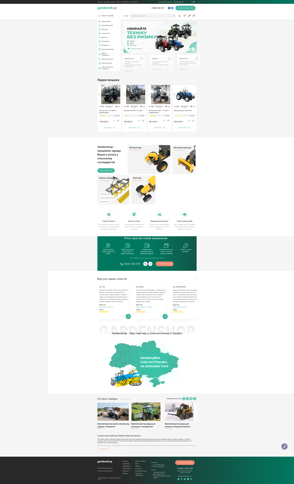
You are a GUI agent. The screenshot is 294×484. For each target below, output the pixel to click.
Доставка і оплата (109, 2)
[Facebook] (177, 2)
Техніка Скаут (127, 468)
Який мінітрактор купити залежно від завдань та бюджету (113, 425)
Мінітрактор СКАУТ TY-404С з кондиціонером (159, 111)
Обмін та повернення (123, 2)
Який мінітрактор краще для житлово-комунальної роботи (177, 425)
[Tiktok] (180, 2)
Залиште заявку (184, 8)
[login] (179, 16)
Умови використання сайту (105, 468)
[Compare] (118, 120)
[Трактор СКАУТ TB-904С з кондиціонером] (109, 94)
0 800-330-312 (158, 8)
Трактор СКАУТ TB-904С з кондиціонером (107, 111)
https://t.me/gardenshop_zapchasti (191, 479)
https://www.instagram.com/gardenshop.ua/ (178, 479)
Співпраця (126, 463)
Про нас (100, 2)
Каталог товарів (140, 461)
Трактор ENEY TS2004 (180, 307)
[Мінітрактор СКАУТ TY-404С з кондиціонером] (159, 94)
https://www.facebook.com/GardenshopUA (181, 479)
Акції (136, 463)
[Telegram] (185, 2)
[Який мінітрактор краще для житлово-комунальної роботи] (181, 412)
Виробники (126, 466)
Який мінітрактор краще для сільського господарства (143, 425)
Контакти (134, 2)
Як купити (138, 468)
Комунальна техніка (105, 194)
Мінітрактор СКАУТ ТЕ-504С (133, 110)
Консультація (163, 264)
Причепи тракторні (105, 201)
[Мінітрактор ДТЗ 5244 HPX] (184, 94)
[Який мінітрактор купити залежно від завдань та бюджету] (113, 412)
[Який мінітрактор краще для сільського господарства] (147, 412)
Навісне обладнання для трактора (108, 197)
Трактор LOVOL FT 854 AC (144, 307)
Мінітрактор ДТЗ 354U (106, 307)
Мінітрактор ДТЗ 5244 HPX (183, 110)
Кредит (137, 466)
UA (192, 2)
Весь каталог (105, 170)
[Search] (174, 16)
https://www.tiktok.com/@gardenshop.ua (185, 479)
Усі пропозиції (135, 150)
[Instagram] (175, 2)
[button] (190, 80)
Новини (125, 473)
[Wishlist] (114, 120)
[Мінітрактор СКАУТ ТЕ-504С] (134, 94)
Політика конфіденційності (105, 471)
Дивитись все (126, 399)
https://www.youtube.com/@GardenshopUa (188, 479)
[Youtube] (182, 2)
